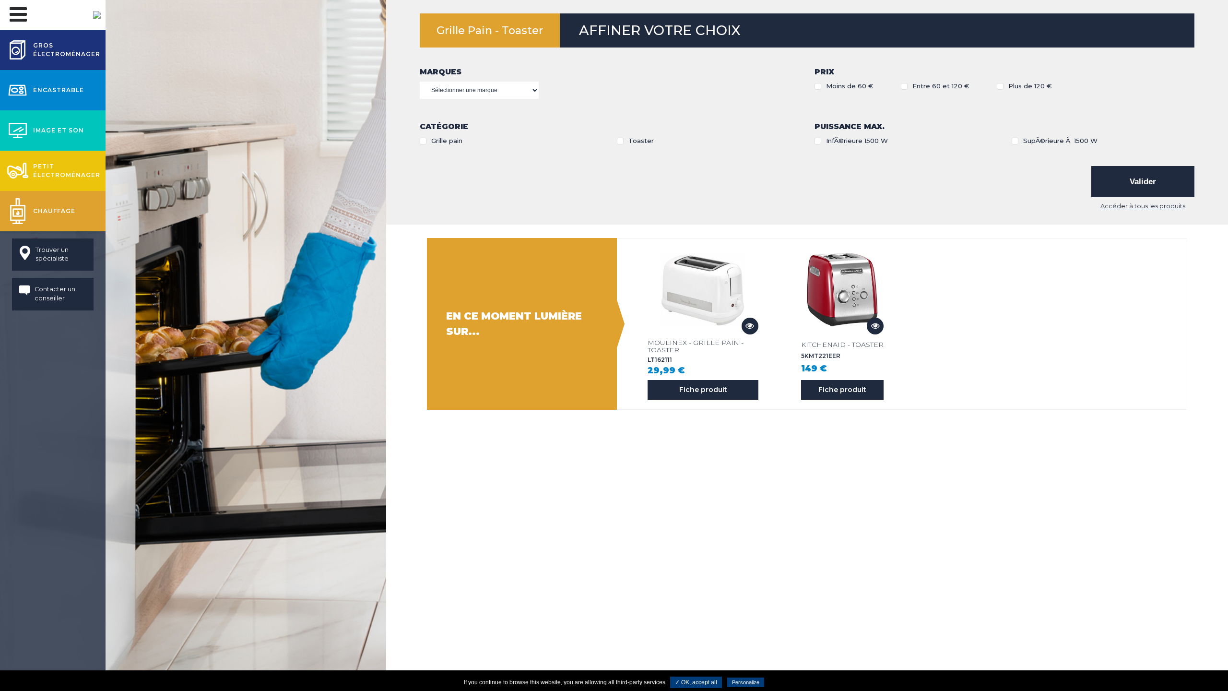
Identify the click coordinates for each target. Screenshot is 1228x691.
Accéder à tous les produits (1142, 206)
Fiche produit (703, 389)
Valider (1143, 181)
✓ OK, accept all (696, 682)
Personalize (745, 682)
